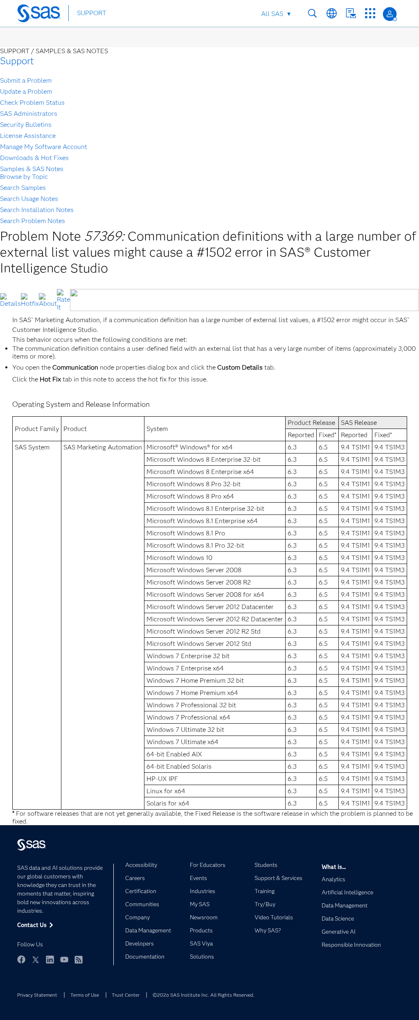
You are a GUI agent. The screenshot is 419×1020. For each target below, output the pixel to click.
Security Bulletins (26, 125)
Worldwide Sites (332, 13)
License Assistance (28, 136)
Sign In (390, 14)
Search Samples (23, 188)
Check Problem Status (32, 102)
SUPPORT (91, 13)
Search (312, 13)
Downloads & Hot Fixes (34, 158)
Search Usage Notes (29, 199)
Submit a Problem (26, 80)
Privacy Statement (37, 995)
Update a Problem (26, 91)
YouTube (64, 959)
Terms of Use (84, 995)
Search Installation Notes (37, 210)
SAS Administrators (28, 113)
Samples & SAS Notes (31, 169)
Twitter (36, 959)
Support (17, 61)
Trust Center (126, 995)
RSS (78, 959)
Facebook (21, 959)
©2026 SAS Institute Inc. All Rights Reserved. (204, 995)
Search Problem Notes (32, 221)
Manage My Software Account (43, 147)
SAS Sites (370, 13)
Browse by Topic (24, 177)
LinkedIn (50, 959)
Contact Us (351, 13)
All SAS (272, 14)
